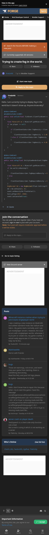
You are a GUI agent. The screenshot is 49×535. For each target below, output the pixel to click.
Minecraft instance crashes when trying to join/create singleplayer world (27, 318)
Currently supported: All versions (20, 55)
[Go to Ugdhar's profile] (5, 365)
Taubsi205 (14, 344)
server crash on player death (21, 419)
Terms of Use (7, 525)
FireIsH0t (9, 73)
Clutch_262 (8, 449)
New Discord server (14, 264)
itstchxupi (14, 413)
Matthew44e (14, 350)
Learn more (4, 4)
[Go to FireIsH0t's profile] (3, 73)
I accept (42, 522)
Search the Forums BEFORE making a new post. (20, 47)
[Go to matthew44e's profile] (5, 350)
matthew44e (15, 359)
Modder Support (28, 73)
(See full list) (40, 442)
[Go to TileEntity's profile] (5, 419)
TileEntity (14, 433)
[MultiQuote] (3, 207)
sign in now (14, 222)
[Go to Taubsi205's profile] (5, 318)
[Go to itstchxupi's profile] (5, 384)
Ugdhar (13, 378)
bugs (11, 364)
